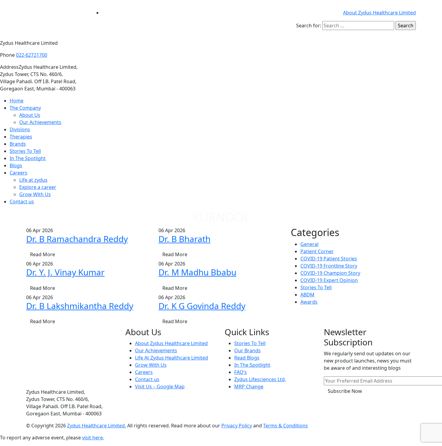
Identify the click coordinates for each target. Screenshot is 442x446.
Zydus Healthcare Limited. (96, 425)
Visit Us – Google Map (160, 386)
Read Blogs (246, 357)
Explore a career (37, 187)
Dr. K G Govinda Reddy (201, 305)
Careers (18, 172)
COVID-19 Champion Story (330, 273)
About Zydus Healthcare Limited (379, 12)
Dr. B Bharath (184, 238)
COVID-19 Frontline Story (328, 265)
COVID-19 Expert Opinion (329, 280)
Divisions (20, 129)
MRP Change (248, 386)
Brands (18, 144)
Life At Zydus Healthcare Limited (171, 357)
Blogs (16, 165)
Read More (42, 254)
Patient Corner (317, 251)
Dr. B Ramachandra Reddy (77, 238)
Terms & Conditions (285, 425)
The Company (25, 108)
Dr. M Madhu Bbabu (197, 272)
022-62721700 (31, 55)
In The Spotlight (28, 158)
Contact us (22, 201)
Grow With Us (35, 194)
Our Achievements (40, 122)
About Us (29, 115)
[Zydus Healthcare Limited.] (55, 19)
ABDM (307, 294)
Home (16, 100)
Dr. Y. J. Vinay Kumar (65, 272)
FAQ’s (240, 372)
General (309, 244)
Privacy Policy (236, 425)
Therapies (21, 136)
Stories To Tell (25, 151)
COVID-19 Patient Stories (328, 258)
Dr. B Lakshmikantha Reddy (79, 305)
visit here (92, 437)
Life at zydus (33, 180)
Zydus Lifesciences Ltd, (260, 379)
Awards (309, 302)
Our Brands (247, 350)
